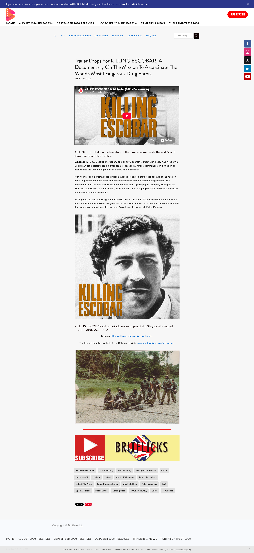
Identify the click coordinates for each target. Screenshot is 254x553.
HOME (10, 23)
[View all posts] (55, 36)
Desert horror (101, 35)
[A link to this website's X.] (247, 60)
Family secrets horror (80, 35)
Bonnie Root (118, 35)
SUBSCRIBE (237, 14)
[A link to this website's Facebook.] (247, 44)
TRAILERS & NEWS (153, 23)
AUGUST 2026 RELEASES (35, 23)
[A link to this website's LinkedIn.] (247, 68)
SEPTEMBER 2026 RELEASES (76, 23)
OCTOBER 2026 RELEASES (117, 23)
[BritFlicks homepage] (114, 14)
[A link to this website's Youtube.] (247, 76)
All (62, 35)
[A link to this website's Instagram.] (247, 52)
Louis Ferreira (135, 35)
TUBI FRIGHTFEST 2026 (184, 23)
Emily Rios (151, 35)
